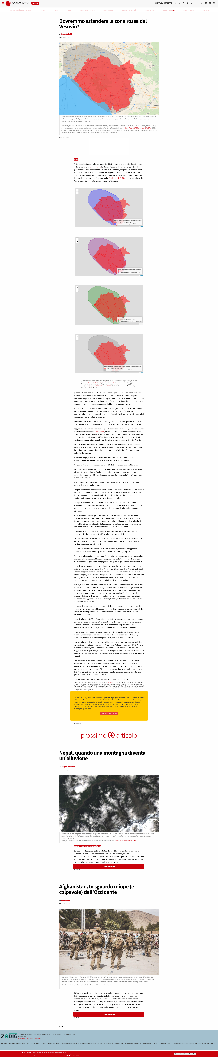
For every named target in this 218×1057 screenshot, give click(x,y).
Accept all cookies (189, 1054)
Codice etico (29, 1038)
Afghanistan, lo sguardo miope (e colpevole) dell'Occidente (96, 889)
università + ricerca (188, 10)
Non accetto (178, 1054)
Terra (76, 159)
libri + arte (206, 10)
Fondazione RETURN (117, 178)
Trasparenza (37, 1038)
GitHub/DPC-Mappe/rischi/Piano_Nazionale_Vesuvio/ (99, 382)
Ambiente (77, 846)
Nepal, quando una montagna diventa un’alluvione (102, 755)
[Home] (18, 4)
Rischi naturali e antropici (87, 10)
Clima (82, 846)
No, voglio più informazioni (71, 1055)
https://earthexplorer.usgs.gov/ (125, 841)
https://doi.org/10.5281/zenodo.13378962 (99, 386)
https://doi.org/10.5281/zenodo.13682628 (137, 128)
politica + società (149, 10)
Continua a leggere (109, 866)
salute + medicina (108, 10)
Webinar (55, 10)
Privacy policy (21, 1038)
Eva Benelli (65, 900)
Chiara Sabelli (66, 34)
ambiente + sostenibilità (129, 10)
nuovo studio (95, 167)
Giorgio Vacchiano (68, 766)
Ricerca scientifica (90, 846)
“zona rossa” (99, 431)
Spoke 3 (109, 682)
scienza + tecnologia (169, 10)
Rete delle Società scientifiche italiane (20, 10)
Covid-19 (69, 10)
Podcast (42, 10)
